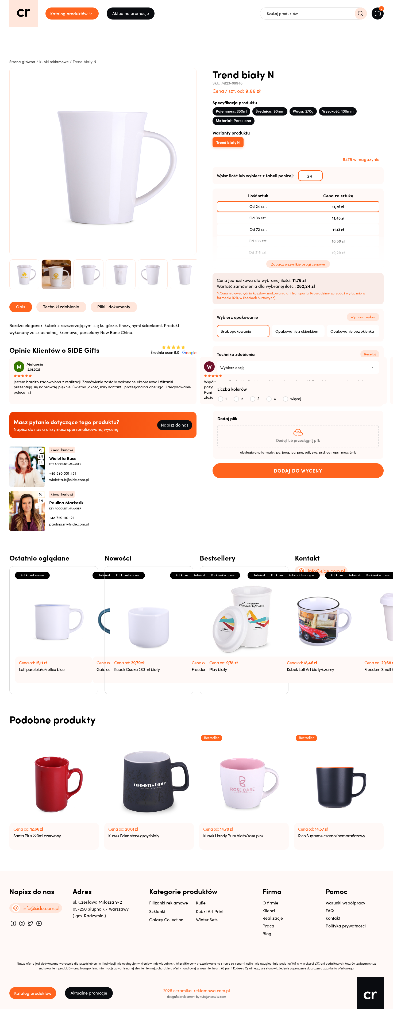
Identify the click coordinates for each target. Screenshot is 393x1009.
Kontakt (333, 918)
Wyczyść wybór (363, 316)
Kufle (201, 903)
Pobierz (71, 330)
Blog (267, 933)
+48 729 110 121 (61, 517)
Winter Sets (207, 919)
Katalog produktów (32, 993)
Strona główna (22, 61)
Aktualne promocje (130, 13)
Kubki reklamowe (54, 61)
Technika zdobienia (236, 354)
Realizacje (273, 918)
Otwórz (110, 330)
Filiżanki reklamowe (168, 903)
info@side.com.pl (326, 570)
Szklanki (157, 911)
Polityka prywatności (346, 926)
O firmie (270, 903)
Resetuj (370, 353)
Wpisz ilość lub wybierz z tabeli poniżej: (255, 175)
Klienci (269, 910)
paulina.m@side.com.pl (69, 524)
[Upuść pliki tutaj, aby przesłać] (298, 436)
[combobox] (298, 367)
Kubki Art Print (210, 911)
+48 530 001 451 (62, 473)
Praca (268, 926)
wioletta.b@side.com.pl (69, 479)
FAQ (330, 910)
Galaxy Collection (166, 919)
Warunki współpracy (345, 903)
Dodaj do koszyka (298, 470)
